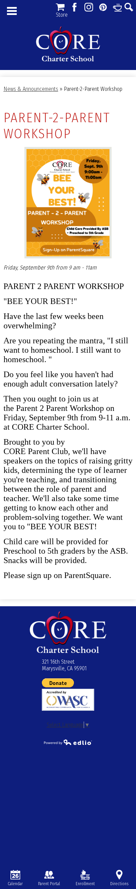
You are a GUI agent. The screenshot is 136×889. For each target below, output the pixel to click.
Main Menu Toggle (12, 11)
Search (128, 7)
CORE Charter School (68, 44)
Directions (119, 883)
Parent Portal (49, 883)
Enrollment (85, 883)
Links (117, 7)
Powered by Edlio (68, 742)
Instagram (88, 7)
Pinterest (103, 7)
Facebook (74, 7)
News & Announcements (30, 89)
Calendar (15, 883)
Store (60, 7)
